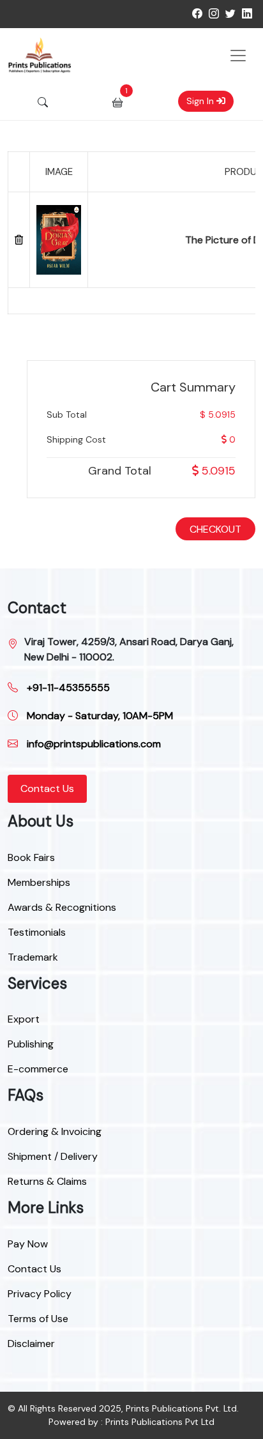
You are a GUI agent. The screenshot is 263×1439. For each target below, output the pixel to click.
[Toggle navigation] (238, 55)
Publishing (31, 1044)
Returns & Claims (47, 1181)
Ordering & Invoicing (54, 1131)
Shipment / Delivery (53, 1156)
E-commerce (38, 1069)
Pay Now (28, 1244)
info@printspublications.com (92, 743)
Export (24, 1019)
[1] (117, 102)
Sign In (201, 101)
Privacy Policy (39, 1293)
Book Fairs (31, 857)
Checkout (215, 529)
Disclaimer (31, 1343)
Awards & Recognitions (62, 907)
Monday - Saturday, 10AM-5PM (98, 715)
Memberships (39, 882)
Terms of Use (38, 1318)
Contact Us (47, 788)
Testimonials (37, 932)
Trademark (33, 957)
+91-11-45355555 (67, 687)
